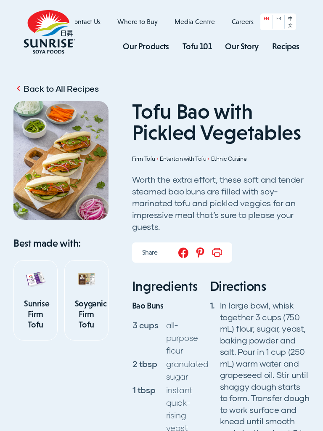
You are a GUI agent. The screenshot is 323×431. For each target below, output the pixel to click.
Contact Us (85, 21)
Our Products (146, 46)
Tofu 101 (197, 46)
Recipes (285, 46)
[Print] (217, 252)
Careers (243, 21)
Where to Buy (137, 21)
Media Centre (195, 21)
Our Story (241, 46)
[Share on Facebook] (183, 252)
